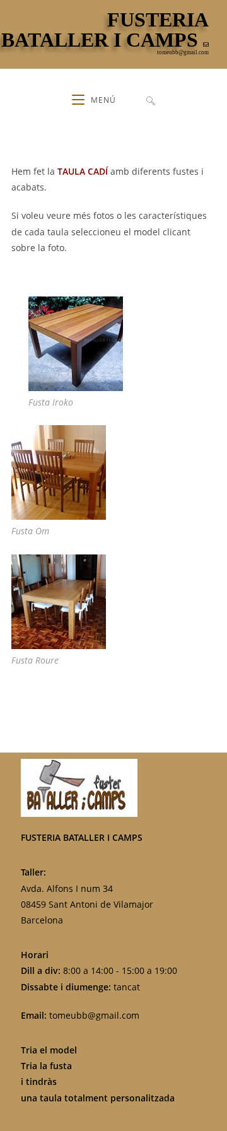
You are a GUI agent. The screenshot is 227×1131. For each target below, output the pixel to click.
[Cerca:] (150, 100)
